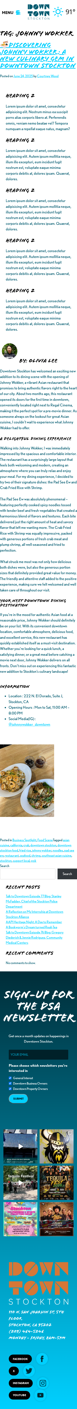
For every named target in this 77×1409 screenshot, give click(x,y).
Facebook (20, 1359)
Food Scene (45, 840)
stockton (6, 861)
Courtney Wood (48, 76)
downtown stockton (43, 845)
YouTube (19, 1395)
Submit (18, 1098)
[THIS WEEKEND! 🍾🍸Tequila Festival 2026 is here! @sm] (57, 1183)
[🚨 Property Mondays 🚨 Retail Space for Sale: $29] (20, 1146)
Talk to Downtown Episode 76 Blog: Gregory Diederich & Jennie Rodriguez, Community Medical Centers (35, 937)
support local (21, 861)
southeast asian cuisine (56, 855)
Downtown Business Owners (30, 1083)
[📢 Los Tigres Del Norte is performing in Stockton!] (57, 1219)
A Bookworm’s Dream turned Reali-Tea (31, 927)
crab (26, 845)
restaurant (12, 855)
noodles (58, 850)
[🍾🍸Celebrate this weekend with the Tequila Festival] (20, 1183)
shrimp (36, 855)
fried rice (25, 850)
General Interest (23, 1078)
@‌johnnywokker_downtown (29, 724)
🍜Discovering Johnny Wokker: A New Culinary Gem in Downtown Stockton (38, 55)
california (16, 845)
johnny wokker (42, 850)
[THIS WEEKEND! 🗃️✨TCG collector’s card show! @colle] (20, 1219)
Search (4, 866)
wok (33, 861)
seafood (25, 855)
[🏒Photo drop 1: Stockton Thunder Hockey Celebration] (57, 1146)
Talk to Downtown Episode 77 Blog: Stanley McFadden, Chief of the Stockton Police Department (33, 901)
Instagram (21, 1383)
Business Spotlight (24, 840)
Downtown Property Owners (30, 1089)
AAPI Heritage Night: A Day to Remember (34, 922)
